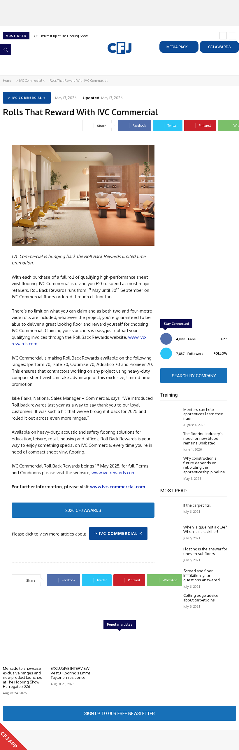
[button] (5, 49)
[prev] (223, 35)
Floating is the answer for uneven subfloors (205, 551)
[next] (232, 35)
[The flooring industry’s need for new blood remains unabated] (170, 440)
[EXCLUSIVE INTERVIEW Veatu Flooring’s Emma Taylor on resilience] (72, 648)
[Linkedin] (23, 740)
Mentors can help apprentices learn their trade (203, 414)
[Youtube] (40, 740)
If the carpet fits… (197, 505)
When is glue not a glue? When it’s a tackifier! (205, 529)
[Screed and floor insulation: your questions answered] (170, 577)
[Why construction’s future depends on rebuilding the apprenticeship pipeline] (170, 464)
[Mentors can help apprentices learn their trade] (170, 415)
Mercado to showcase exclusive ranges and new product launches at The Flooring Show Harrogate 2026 (22, 677)
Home (7, 81)
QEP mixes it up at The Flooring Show (61, 36)
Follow (220, 353)
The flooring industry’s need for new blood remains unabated (203, 438)
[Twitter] (31, 740)
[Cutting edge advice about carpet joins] (170, 601)
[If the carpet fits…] (170, 511)
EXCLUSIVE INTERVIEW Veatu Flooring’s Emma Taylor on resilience (71, 673)
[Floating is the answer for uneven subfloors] (170, 555)
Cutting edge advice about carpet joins (200, 597)
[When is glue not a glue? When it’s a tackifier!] (170, 533)
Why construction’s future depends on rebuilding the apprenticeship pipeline (204, 465)
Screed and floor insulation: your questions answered (201, 575)
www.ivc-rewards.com (114, 472)
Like (224, 339)
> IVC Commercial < (30, 81)
